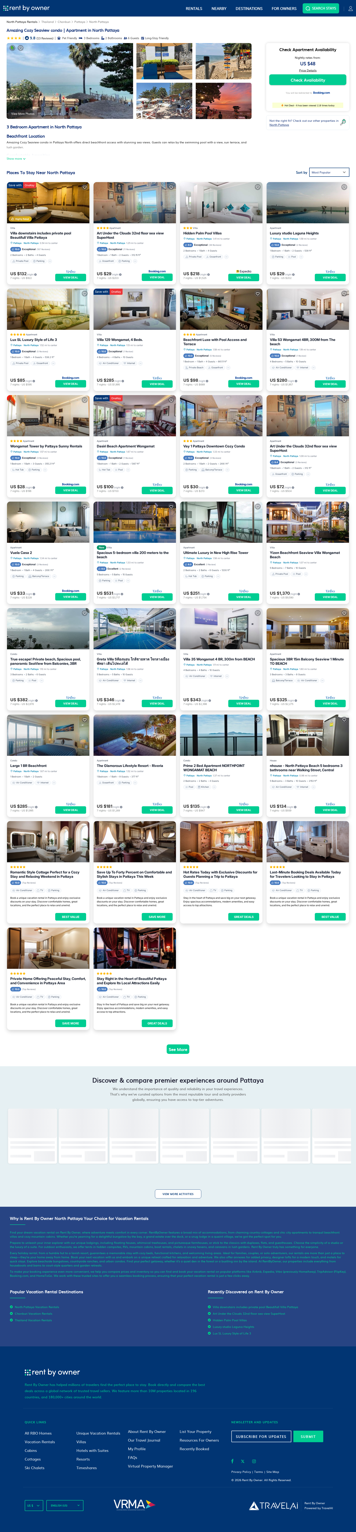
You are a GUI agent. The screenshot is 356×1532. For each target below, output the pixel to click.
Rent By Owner (252, 1480)
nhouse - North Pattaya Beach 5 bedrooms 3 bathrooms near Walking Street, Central (306, 768)
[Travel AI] (273, 1505)
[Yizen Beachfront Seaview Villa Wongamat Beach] (308, 522)
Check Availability (308, 80)
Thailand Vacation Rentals (33, 1320)
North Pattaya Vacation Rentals (37, 1307)
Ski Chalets (34, 1467)
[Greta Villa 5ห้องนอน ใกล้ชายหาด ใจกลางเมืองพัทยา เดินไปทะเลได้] (135, 628)
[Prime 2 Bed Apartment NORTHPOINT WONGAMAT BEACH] (221, 735)
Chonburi (64, 22)
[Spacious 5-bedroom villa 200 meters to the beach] (135, 522)
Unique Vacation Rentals (98, 1433)
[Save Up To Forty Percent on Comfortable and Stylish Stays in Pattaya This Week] (135, 841)
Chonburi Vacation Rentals (33, 1313)
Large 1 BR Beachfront (28, 766)
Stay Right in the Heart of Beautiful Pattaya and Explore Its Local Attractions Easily (132, 981)
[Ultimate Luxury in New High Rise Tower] (221, 522)
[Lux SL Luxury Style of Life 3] (48, 309)
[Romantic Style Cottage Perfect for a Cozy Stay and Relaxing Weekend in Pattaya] (48, 841)
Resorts (83, 1459)
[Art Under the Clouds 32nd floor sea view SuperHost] (135, 202)
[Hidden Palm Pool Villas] (221, 202)
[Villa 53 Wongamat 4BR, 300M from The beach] (308, 309)
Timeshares (86, 1467)
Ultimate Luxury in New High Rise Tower (215, 553)
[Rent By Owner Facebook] (232, 1461)
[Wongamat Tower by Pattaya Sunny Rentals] (48, 415)
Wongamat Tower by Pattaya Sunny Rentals (46, 446)
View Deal (70, 277)
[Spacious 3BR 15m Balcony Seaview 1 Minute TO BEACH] (308, 628)
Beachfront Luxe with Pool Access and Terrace (215, 342)
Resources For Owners (199, 1440)
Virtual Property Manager (150, 1466)
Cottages (33, 1459)
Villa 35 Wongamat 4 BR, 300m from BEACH (219, 659)
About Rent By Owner (147, 1431)
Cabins (31, 1450)
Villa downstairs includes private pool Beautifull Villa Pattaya (40, 235)
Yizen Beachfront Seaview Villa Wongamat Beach (305, 555)
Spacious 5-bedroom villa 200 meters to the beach (133, 555)
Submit (308, 1436)
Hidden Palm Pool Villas (202, 233)
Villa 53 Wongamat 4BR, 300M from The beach (302, 342)
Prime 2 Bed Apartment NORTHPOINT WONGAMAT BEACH (214, 768)
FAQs (132, 1457)
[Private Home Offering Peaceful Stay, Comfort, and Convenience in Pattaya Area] (48, 948)
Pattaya (79, 22)
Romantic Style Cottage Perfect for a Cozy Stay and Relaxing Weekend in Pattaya (45, 874)
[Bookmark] (21, 48)
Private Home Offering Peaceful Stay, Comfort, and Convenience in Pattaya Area (48, 981)
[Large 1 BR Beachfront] (48, 735)
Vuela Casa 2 (21, 553)
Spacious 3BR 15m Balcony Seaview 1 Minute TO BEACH (307, 661)
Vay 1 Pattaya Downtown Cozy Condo (214, 446)
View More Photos (22, 113)
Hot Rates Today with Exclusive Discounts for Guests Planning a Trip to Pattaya (220, 874)
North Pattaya (99, 22)
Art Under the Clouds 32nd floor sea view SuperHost (130, 235)
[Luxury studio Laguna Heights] (308, 202)
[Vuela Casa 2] (48, 522)
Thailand (47, 22)
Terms (258, 1472)
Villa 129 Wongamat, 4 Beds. (120, 340)
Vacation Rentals (40, 1441)
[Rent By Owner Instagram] (254, 1461)
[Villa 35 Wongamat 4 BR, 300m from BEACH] (221, 628)
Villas (81, 1441)
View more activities (178, 1194)
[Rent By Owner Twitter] (243, 1461)
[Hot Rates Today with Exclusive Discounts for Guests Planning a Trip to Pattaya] (221, 841)
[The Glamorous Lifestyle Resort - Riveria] (135, 735)
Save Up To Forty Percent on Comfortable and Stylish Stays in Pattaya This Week (134, 874)
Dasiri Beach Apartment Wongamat (126, 446)
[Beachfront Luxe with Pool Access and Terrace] (221, 309)
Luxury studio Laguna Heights (294, 233)
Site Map (272, 1472)
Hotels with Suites (92, 1450)
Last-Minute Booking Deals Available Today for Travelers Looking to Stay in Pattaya (305, 874)
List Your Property (195, 1431)
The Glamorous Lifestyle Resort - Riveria (130, 766)
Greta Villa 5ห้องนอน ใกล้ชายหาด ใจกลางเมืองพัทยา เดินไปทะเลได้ (133, 661)
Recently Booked (194, 1448)
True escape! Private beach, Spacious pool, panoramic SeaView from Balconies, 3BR (45, 661)
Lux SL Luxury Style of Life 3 (33, 340)
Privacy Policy (241, 1472)
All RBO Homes (38, 1433)
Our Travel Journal (144, 1440)
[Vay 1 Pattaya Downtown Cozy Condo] (221, 415)
